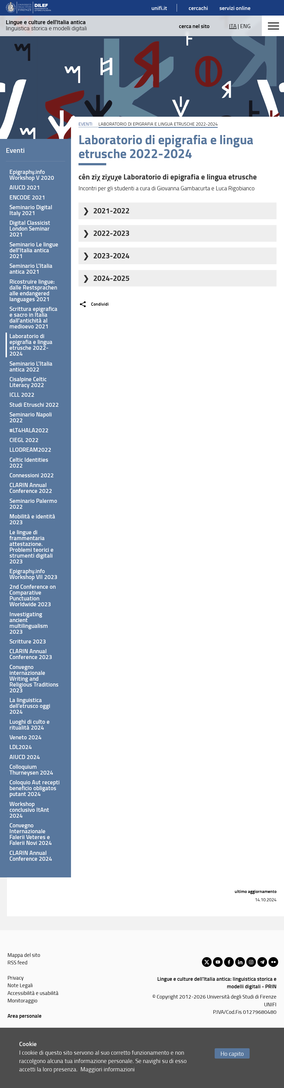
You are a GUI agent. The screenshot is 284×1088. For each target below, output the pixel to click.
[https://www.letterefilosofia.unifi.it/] (28, 8)
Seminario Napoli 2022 (30, 417)
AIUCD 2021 (24, 187)
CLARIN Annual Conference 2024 (30, 856)
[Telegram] (262, 962)
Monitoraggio (22, 1000)
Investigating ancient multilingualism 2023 (28, 623)
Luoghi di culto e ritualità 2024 (29, 724)
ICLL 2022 (21, 394)
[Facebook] (229, 962)
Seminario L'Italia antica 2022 (30, 366)
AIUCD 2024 (24, 757)
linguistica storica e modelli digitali (46, 25)
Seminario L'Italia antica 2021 (30, 268)
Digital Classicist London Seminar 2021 (29, 228)
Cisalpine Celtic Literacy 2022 (28, 382)
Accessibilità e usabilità (33, 993)
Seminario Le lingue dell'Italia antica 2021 (33, 250)
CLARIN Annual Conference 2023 (30, 654)
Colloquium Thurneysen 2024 (31, 769)
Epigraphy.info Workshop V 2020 (31, 175)
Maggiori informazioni (107, 1069)
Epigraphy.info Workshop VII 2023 (33, 574)
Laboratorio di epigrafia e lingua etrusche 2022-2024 (30, 345)
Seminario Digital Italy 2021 (30, 210)
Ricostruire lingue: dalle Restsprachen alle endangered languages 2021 (33, 290)
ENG (245, 26)
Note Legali (20, 985)
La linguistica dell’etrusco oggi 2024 (29, 706)
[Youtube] (218, 962)
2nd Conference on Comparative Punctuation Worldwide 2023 (32, 595)
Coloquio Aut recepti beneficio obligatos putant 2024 (34, 788)
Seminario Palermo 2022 (33, 503)
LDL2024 (20, 747)
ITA (233, 26)
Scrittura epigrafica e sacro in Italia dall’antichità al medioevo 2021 (33, 317)
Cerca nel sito (194, 26)
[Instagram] (251, 962)
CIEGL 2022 (24, 440)
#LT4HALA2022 (29, 430)
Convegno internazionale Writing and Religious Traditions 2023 (34, 678)
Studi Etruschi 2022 (34, 404)
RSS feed (17, 962)
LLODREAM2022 (30, 449)
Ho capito (232, 1053)
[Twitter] (207, 962)
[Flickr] (273, 962)
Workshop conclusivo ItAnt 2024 (29, 810)
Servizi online (234, 8)
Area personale (24, 1015)
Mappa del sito (23, 955)
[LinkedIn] (240, 962)
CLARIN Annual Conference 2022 (30, 488)
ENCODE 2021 (27, 197)
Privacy (15, 977)
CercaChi (198, 8)
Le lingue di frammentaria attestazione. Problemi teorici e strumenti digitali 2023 (31, 546)
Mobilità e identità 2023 (32, 519)
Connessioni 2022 (31, 475)
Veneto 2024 (25, 737)
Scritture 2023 (27, 641)
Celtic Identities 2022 (28, 462)
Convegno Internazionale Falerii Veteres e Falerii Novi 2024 (30, 834)
